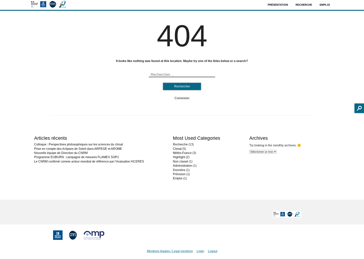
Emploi (325, 4)
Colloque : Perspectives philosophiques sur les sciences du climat (78, 144)
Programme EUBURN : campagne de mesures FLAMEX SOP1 (76, 157)
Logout (212, 251)
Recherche (304, 4)
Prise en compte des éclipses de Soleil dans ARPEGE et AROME (78, 148)
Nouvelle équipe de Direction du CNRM (61, 153)
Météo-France (182, 153)
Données (179, 170)
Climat (177, 148)
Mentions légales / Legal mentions (170, 251)
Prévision (179, 174)
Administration (182, 165)
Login (200, 251)
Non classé (180, 161)
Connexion (182, 98)
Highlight (179, 157)
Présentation (278, 4)
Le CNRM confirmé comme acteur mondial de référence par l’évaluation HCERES (89, 161)
